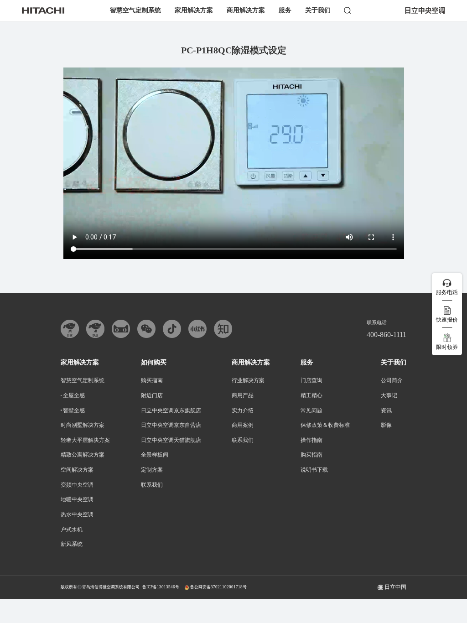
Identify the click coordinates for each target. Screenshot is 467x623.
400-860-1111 (386, 334)
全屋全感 (74, 395)
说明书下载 (314, 470)
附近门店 (152, 395)
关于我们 (318, 10)
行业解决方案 (248, 380)
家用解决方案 (194, 10)
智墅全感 (74, 410)
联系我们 (152, 485)
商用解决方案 (246, 10)
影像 (386, 425)
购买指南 (152, 380)
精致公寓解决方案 (82, 455)
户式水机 (72, 529)
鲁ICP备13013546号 (160, 587)
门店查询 (311, 380)
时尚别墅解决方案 (82, 425)
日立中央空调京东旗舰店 (171, 410)
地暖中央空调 (77, 499)
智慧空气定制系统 (135, 10)
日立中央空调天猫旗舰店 (171, 440)
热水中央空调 (77, 514)
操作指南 (311, 440)
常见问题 (311, 410)
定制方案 (152, 470)
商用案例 (243, 425)
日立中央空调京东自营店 (171, 425)
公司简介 (392, 380)
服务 (285, 10)
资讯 (386, 410)
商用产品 (243, 395)
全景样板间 (154, 455)
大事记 (389, 395)
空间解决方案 (77, 470)
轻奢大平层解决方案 (85, 440)
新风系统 (72, 544)
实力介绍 (243, 410)
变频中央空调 (77, 485)
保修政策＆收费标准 (325, 425)
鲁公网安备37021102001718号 (218, 587)
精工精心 (311, 395)
